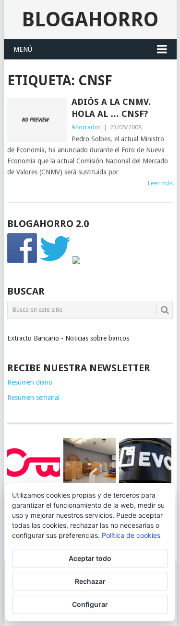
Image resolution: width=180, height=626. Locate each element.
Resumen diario (29, 382)
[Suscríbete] (76, 261)
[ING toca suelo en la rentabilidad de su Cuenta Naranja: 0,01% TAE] (89, 464)
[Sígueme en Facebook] (22, 261)
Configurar (90, 604)
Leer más (160, 183)
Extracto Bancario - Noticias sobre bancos (68, 338)
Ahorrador (86, 127)
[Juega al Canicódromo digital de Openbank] (33, 462)
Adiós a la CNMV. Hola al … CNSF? (111, 108)
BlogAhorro (90, 19)
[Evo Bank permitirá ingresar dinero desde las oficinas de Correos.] (145, 462)
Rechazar (90, 581)
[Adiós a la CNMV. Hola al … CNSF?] (37, 120)
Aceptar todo (90, 558)
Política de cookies (131, 535)
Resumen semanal (33, 397)
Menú (22, 49)
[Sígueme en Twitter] (55, 261)
